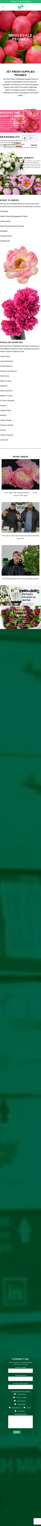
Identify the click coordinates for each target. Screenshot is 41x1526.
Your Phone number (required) (20, 1383)
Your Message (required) (20, 1414)
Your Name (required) (20, 1367)
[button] (3, 6)
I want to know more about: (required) (20, 1391)
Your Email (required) (20, 1375)
